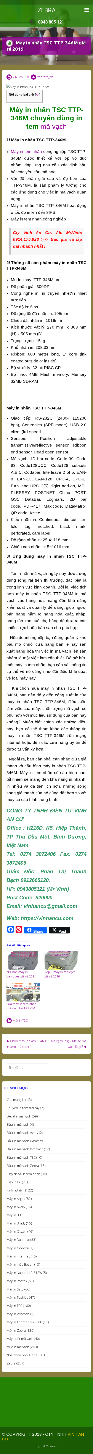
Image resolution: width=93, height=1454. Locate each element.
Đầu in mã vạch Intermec (25, 1149)
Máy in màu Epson (20, 1264)
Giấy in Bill (14, 1182)
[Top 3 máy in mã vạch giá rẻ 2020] (61, 960)
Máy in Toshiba (17, 1297)
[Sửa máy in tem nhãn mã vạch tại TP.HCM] (23, 992)
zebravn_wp (45, 77)
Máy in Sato (15, 1289)
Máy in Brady (16, 1223)
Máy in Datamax (18, 1239)
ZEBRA (47, 10)
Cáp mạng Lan (17, 1099)
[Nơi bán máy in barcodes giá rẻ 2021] (23, 960)
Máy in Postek (17, 1281)
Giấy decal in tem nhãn (23, 1174)
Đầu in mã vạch (18, 1124)
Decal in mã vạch (19, 1116)
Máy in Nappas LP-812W (24, 1272)
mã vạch (53, 126)
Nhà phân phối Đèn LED (24, 1355)
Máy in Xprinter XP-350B (24, 1322)
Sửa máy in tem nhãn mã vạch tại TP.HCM (21, 1006)
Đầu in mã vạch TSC (21, 1157)
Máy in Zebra (16, 1330)
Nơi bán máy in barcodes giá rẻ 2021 (21, 974)
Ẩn (37, 94)
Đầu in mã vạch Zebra (23, 1165)
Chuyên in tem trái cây (23, 1108)
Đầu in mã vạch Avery (22, 1132)
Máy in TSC (20, 1020)
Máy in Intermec (18, 1256)
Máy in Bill (14, 1215)
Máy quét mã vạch (20, 1338)
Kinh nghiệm (15, 1190)
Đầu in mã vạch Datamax (25, 1141)
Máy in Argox (16, 1198)
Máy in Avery (16, 1207)
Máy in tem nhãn (26, 151)
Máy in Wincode (18, 1314)
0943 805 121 (51, 22)
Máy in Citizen (17, 1231)
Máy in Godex (17, 1248)
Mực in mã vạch (18, 1347)
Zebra (11, 1363)
